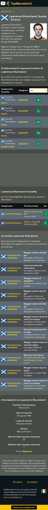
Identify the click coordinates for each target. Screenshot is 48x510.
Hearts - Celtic (30, 222)
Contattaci (32, 482)
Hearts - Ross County (33, 211)
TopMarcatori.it (21, 3)
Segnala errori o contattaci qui (19, 495)
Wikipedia (27, 451)
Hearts (4, 103)
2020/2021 (23, 144)
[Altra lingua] (43, 490)
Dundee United (7, 146)
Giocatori (6, 11)
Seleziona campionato (24, 507)
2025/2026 (23, 100)
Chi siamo (17, 482)
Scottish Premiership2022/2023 (16, 359)
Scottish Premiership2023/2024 (16, 269)
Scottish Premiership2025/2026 (16, 256)
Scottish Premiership (14, 214)
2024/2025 (23, 111)
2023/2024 (23, 122)
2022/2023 (23, 133)
